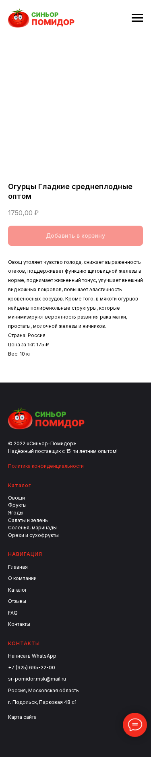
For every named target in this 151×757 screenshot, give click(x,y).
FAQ (13, 613)
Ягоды (15, 513)
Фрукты (17, 505)
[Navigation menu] (137, 18)
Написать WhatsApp (32, 656)
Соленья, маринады (32, 528)
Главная (18, 567)
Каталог (17, 590)
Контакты (19, 624)
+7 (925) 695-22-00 (31, 667)
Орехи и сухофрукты (33, 535)
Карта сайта (22, 717)
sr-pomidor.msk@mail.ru (37, 679)
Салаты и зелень (28, 520)
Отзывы (17, 601)
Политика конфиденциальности (46, 466)
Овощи (16, 498)
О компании (22, 578)
